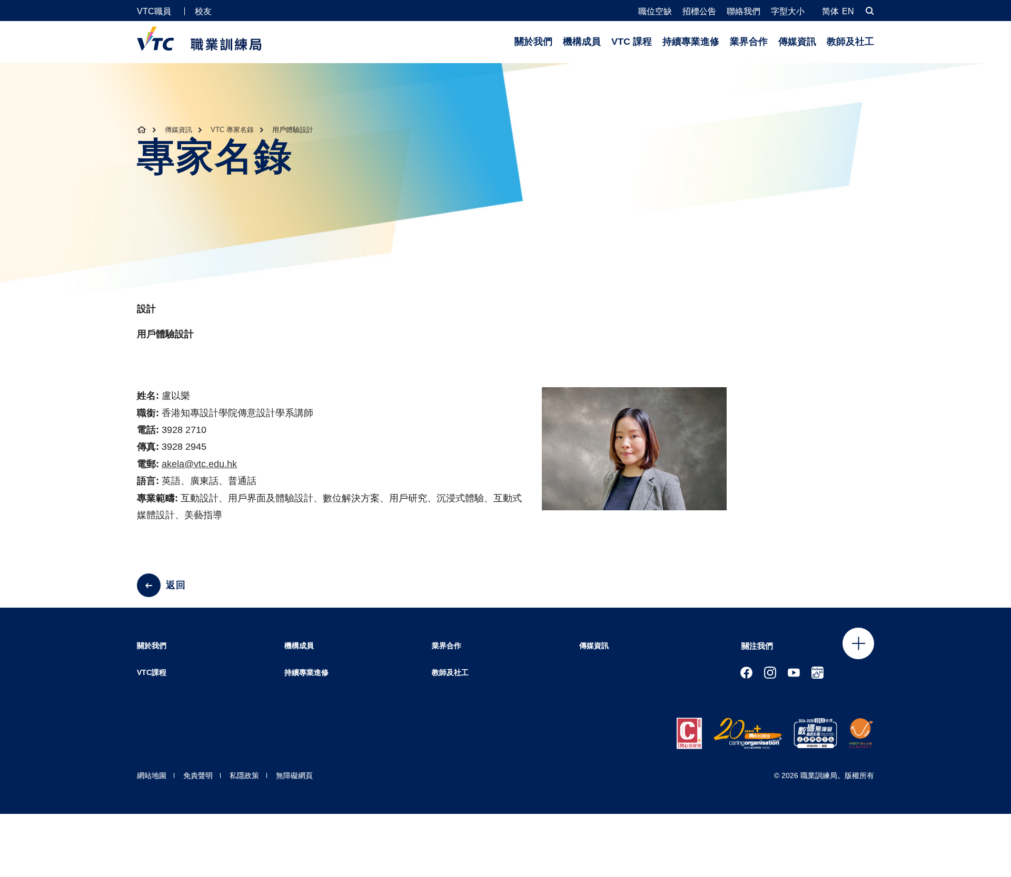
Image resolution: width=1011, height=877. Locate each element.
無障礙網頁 (294, 775)
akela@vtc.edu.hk (199, 464)
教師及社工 (850, 41)
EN (848, 11)
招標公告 (699, 11)
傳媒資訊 (797, 41)
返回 (176, 585)
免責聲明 (198, 775)
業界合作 (749, 41)
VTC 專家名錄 (232, 129)
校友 (203, 11)
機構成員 (582, 41)
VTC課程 (151, 672)
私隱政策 (244, 775)
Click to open (858, 643)
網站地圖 (151, 775)
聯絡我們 (743, 11)
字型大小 (788, 11)
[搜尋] (870, 10)
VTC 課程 (631, 41)
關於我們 (533, 41)
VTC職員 (154, 11)
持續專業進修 (690, 41)
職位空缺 (655, 11)
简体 (830, 11)
